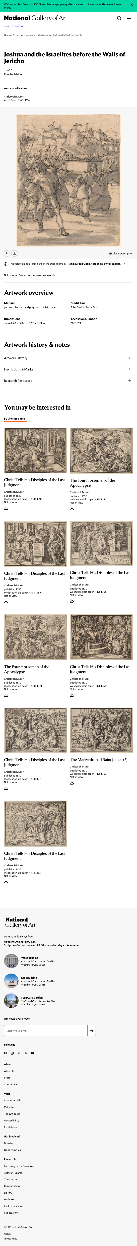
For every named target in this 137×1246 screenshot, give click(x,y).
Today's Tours (12, 1113)
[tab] (15, 419)
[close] (131, 5)
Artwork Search (13, 1172)
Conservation (12, 1186)
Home (7, 35)
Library (8, 1192)
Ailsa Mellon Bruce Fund (85, 307)
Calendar (9, 1107)
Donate (8, 1143)
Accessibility (11, 1120)
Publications (11, 1212)
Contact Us (10, 1084)
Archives (9, 1199)
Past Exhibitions (13, 1206)
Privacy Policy (10, 1238)
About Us (9, 1071)
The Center (10, 1179)
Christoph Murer (14, 96)
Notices (7, 1233)
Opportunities (12, 1150)
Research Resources (18, 380)
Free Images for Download (19, 1166)
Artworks (18, 35)
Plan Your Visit (12, 1100)
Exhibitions (10, 1127)
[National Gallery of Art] (68, 922)
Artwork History (15, 358)
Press (7, 1077)
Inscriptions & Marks (18, 369)
